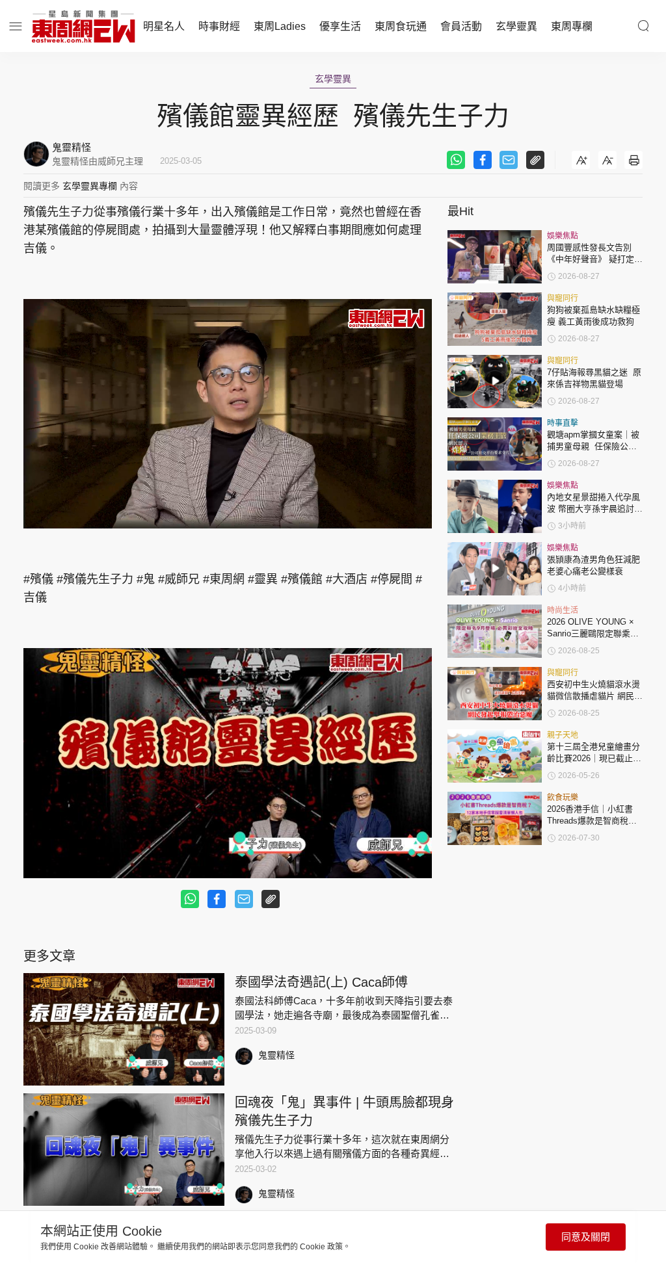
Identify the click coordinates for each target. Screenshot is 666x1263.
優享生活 (340, 26)
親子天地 (562, 735)
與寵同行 (562, 298)
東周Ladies (280, 26)
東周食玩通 (401, 26)
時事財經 (219, 26)
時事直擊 (562, 423)
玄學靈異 (516, 26)
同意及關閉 (585, 1236)
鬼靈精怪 (276, 1055)
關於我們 (25, 1251)
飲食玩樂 (562, 797)
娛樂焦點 (562, 236)
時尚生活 (562, 610)
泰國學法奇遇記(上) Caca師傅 (321, 982)
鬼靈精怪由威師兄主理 (97, 161)
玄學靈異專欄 (89, 186)
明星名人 (164, 26)
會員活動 (461, 26)
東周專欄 (572, 26)
